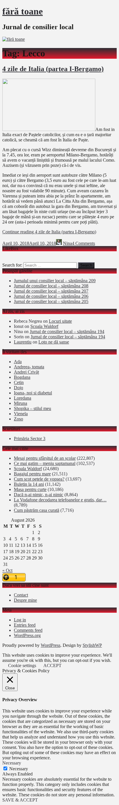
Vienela (21, 413)
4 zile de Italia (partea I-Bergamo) (53, 69)
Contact (21, 594)
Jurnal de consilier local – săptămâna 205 (51, 301)
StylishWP (92, 645)
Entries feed (25, 625)
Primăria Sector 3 (29, 438)
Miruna (20, 403)
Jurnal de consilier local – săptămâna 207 (51, 291)
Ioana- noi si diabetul (33, 392)
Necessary (18, 768)
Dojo (18, 387)
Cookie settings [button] (22, 665)
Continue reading (49, 231)
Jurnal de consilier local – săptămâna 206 (51, 296)
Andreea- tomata (29, 366)
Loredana (22, 398)
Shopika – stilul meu (32, 408)
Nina (67, 243)
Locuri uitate (60, 321)
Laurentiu (22, 341)
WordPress (50, 645)
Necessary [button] (11, 762)
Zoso (18, 418)
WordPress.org (27, 635)
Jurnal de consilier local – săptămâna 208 (51, 285)
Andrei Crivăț (26, 372)
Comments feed (28, 630)
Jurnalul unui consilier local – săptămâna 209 (55, 280)
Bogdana (22, 377)
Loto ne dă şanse (53, 341)
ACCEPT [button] (52, 665)
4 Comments (83, 243)
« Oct (7, 570)
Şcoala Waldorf (44, 326)
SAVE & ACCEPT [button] (20, 799)
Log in (20, 619)
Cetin (19, 382)
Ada (18, 361)
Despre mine (25, 600)
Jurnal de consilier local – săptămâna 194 (67, 331)
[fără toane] (13, 39)
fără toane (22, 11)
